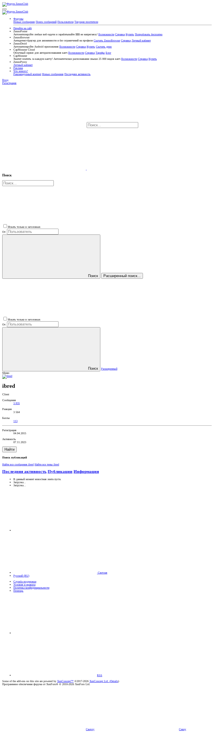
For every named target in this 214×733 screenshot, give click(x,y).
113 (15, 421)
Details (114, 681)
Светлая (102, 572)
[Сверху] (55, 633)
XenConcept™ (65, 681)
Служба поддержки (24, 581)
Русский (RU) (21, 575)
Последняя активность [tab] (24, 471)
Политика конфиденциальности (31, 587)
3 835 (16, 403)
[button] (4, 9)
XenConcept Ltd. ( (99, 681)
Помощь (18, 590)
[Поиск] (44, 168)
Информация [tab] (86, 471)
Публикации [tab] (60, 471)
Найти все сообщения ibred (18, 464)
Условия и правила (24, 584)
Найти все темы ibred (47, 464)
